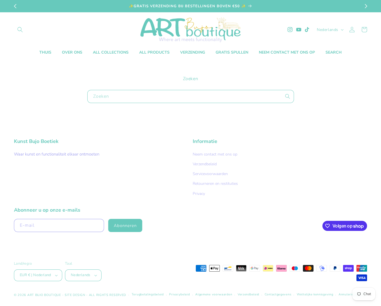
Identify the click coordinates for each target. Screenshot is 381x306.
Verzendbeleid (205, 164)
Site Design (75, 295)
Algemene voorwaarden (213, 294)
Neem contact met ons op (215, 154)
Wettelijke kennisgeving (315, 294)
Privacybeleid (179, 294)
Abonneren (125, 225)
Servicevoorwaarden (210, 173)
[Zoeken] (287, 96)
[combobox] (191, 96)
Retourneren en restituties (215, 183)
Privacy (199, 193)
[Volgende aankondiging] (366, 6)
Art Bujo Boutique (44, 295)
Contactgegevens (278, 294)
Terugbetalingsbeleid (148, 294)
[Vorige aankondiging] (15, 6)
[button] (20, 29)
